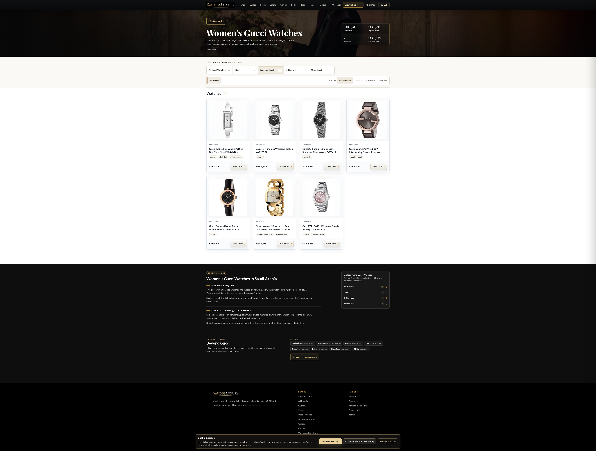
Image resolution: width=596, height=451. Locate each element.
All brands (370, 5)
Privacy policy (245, 445)
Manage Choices (388, 441)
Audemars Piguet (306, 419)
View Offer (238, 166)
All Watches (363, 287)
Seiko (293, 5)
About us (353, 396)
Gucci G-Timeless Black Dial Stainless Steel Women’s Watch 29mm (319, 150)
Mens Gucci (363, 303)
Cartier (283, 5)
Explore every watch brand (303, 357)
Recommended (345, 80)
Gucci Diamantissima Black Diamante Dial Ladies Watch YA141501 (224, 228)
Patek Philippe (305, 414)
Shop (243, 5)
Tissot (312, 5)
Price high (370, 80)
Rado (302, 5)
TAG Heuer (335, 5)
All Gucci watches (216, 21)
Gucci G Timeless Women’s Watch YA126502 (274, 150)
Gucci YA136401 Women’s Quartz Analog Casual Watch (320, 228)
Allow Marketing (330, 441)
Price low (383, 80)
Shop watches (305, 396)
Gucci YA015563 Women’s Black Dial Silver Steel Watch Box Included (226, 150)
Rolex (263, 5)
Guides (252, 5)
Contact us (354, 401)
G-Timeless (363, 298)
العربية (384, 5)
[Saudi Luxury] (220, 5)
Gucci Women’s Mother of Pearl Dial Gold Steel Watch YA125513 (274, 228)
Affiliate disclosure (358, 405)
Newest (359, 80)
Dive (363, 292)
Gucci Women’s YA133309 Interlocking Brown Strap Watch (366, 150)
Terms (352, 414)
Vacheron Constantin (308, 433)
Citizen (322, 5)
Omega (273, 5)
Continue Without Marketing (359, 441)
